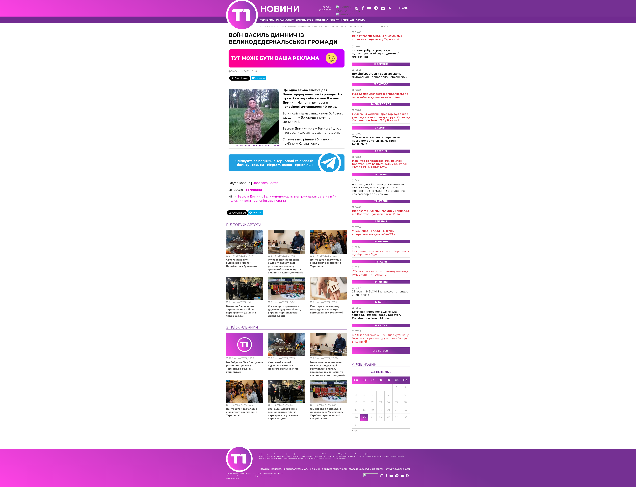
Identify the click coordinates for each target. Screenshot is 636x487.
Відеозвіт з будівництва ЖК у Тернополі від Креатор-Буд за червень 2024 (381, 212)
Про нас (265, 469)
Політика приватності (334, 469)
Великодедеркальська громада (288, 196)
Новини (280, 9)
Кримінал (347, 20)
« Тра (355, 430)
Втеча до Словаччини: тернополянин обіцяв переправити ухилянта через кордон (241, 311)
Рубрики (303, 26)
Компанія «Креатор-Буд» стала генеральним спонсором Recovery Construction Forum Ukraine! (376, 315)
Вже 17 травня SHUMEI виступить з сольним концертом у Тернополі (377, 37)
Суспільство (304, 20)
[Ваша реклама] (286, 58)
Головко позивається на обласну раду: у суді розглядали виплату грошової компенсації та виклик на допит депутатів (285, 266)
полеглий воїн (240, 200)
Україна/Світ (285, 20)
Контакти (276, 469)
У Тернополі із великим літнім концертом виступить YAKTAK (373, 232)
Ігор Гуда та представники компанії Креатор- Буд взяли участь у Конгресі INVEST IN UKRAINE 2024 (379, 164)
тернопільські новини (269, 200)
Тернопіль (267, 20)
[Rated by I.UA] (371, 475)
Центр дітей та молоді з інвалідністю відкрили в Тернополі (325, 263)
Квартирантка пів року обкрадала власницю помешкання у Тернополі (326, 309)
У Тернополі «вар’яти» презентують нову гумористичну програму (380, 273)
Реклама (315, 469)
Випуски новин (269, 26)
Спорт (334, 20)
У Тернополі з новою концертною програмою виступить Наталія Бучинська (376, 141)
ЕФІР (403, 8)
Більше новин (381, 351)
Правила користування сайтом (366, 469)
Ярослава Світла (266, 183)
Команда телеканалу (296, 469)
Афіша (360, 20)
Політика (321, 20)
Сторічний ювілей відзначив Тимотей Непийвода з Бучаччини (242, 263)
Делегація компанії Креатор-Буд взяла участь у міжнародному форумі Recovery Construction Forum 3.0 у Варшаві (381, 117)
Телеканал (356, 26)
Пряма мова (331, 26)
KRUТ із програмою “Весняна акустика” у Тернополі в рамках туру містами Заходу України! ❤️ (380, 338)
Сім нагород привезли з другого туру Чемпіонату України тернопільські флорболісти (284, 311)
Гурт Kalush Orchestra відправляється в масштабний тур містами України (380, 95)
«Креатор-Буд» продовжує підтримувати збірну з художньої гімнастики (375, 53)
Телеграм (259, 78)
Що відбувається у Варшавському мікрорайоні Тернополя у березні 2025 (379, 75)
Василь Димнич (250, 196)
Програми (288, 26)
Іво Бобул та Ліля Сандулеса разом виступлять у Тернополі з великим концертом (244, 367)
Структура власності (398, 469)
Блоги (344, 26)
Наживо (317, 26)
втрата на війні (326, 196)
